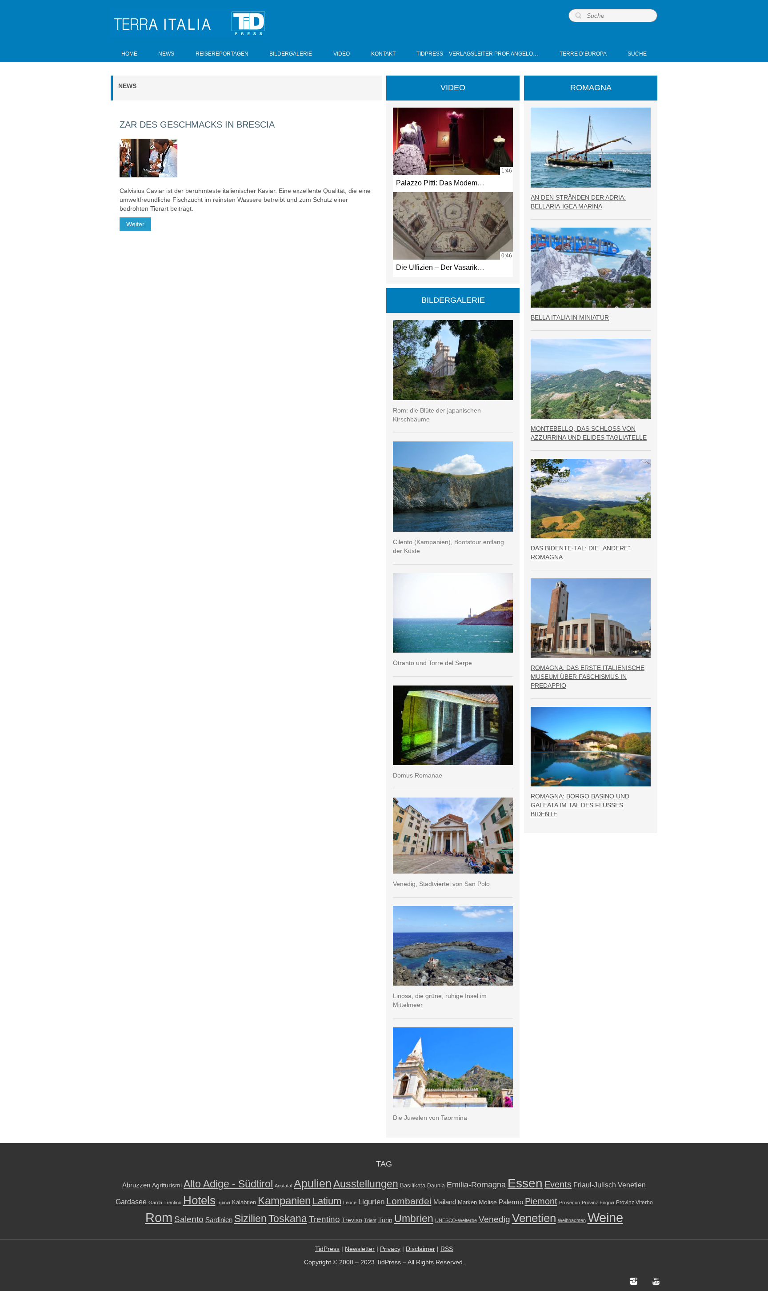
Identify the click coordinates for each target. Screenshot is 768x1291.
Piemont (541, 1201)
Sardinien (218, 1219)
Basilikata (412, 1185)
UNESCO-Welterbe (456, 1220)
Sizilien (250, 1218)
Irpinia (223, 1202)
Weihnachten (572, 1220)
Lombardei (409, 1201)
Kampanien (284, 1201)
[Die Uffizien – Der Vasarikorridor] (453, 226)
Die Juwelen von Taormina (430, 1117)
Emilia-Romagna (476, 1184)
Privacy (390, 1248)
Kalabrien (244, 1202)
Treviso (352, 1220)
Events (558, 1184)
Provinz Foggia (598, 1202)
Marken (467, 1202)
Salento (189, 1219)
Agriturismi (167, 1185)
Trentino (324, 1219)
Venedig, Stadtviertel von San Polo (441, 883)
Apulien (313, 1183)
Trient (370, 1220)
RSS (446, 1248)
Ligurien (371, 1201)
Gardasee (131, 1202)
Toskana (287, 1218)
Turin (385, 1220)
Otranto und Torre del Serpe (432, 662)
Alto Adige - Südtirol (228, 1184)
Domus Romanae (417, 775)
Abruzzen (136, 1185)
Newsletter (360, 1248)
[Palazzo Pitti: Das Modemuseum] (453, 141)
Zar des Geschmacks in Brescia (197, 124)
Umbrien (413, 1218)
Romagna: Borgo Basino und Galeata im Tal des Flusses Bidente (580, 805)
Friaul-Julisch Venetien (609, 1185)
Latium (326, 1201)
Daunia (436, 1186)
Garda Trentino (164, 1202)
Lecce (349, 1202)
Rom (158, 1218)
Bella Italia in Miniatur (570, 317)
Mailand (444, 1202)
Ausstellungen (365, 1184)
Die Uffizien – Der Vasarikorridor (447, 267)
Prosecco (569, 1202)
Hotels (199, 1200)
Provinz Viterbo (634, 1202)
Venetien (534, 1218)
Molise (488, 1202)
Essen (525, 1183)
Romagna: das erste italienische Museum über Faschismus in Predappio (587, 676)
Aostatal (283, 1185)
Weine (605, 1217)
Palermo (511, 1202)
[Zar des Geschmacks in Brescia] (148, 158)
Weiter (135, 224)
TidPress (327, 1248)
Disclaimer (420, 1248)
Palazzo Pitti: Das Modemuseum (447, 183)
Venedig (494, 1219)
